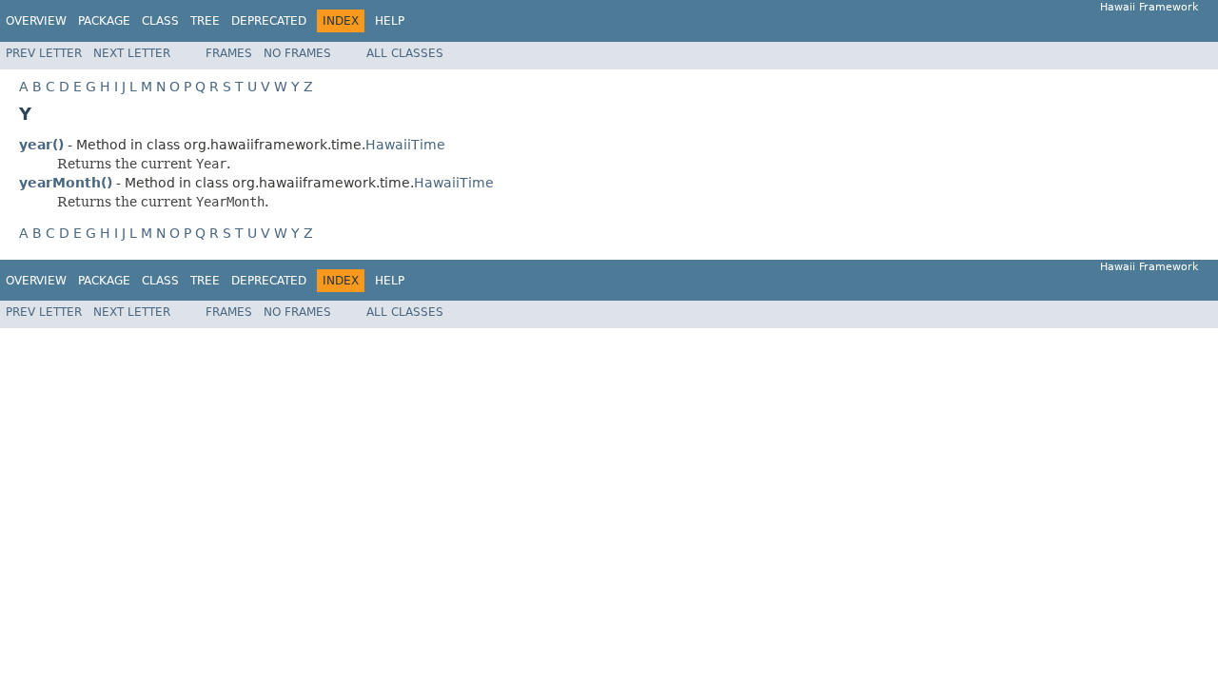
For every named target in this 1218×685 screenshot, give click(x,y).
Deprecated (268, 21)
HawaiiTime (405, 144)
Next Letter (131, 53)
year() (41, 144)
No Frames (297, 53)
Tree (205, 21)
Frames (229, 53)
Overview (36, 21)
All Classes (404, 53)
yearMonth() (65, 182)
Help (389, 21)
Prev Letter (44, 53)
